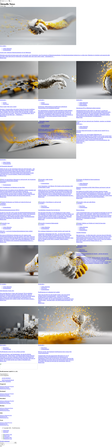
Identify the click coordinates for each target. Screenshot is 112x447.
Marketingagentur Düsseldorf (5, 403)
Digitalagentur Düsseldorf (4, 402)
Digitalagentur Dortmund (4, 394)
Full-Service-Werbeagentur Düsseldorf (7, 401)
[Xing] (6, 436)
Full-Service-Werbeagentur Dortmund (7, 393)
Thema (2, 6)
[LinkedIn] (7, 437)
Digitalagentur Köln (3, 416)
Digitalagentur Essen (3, 423)
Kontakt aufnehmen (5, 441)
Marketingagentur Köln (4, 417)
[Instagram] (7, 438)
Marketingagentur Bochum (5, 410)
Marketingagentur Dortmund (5, 396)
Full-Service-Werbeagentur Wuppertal (7, 386)
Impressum (5, 432)
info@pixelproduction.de (8, 380)
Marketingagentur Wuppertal (5, 388)
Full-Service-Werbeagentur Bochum (6, 408)
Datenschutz (6, 430)
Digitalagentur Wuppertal (4, 387)
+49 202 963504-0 (6, 378)
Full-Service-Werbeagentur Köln (6, 415)
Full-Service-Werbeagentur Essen (6, 422)
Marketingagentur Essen (4, 425)
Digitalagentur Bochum (4, 409)
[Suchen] (15, 443)
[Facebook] (7, 434)
